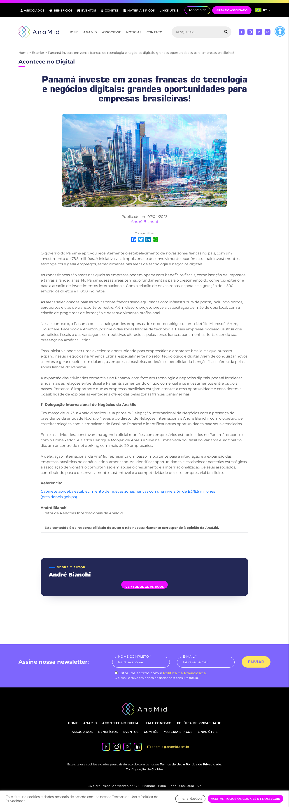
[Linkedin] (259, 32)
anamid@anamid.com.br (170, 746)
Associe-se (111, 32)
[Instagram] (250, 32)
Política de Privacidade (184, 673)
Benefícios (63, 10)
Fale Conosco (159, 723)
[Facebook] (242, 32)
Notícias (134, 32)
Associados (34, 10)
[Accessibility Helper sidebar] (280, 31)
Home (73, 32)
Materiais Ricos (141, 10)
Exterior (38, 53)
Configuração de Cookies (144, 769)
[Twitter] (140, 240)
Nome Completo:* (134, 656)
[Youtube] (267, 32)
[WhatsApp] (155, 240)
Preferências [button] (190, 798)
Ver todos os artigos (144, 586)
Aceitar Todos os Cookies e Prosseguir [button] (245, 798)
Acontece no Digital (121, 723)
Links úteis (169, 10)
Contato (155, 32)
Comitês (112, 10)
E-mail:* (189, 656)
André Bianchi (144, 221)
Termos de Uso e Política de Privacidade (190, 764)
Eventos (88, 10)
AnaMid (90, 32)
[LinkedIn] (148, 240)
